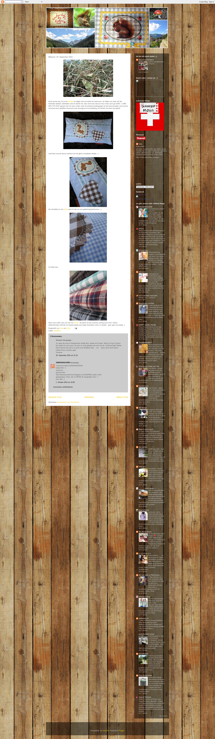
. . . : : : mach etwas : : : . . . (149, 488)
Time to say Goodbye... (156, 656)
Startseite (89, 397)
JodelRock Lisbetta (155, 677)
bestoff (76, 323)
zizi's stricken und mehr (148, 296)
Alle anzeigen (163, 716)
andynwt (106, 731)
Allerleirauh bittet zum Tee (149, 366)
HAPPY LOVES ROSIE (147, 325)
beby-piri (142, 467)
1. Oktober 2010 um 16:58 (65, 382)
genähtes (57, 331)
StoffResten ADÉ (154, 449)
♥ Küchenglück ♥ (154, 636)
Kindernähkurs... (154, 555)
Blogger (121, 731)
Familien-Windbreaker (156, 599)
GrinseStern (143, 250)
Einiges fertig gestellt (155, 305)
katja (140, 144)
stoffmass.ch (144, 618)
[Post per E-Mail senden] (76, 328)
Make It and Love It (146, 429)
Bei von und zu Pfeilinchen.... (150, 575)
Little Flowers (153, 388)
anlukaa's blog (144, 597)
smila (66, 209)
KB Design (143, 408)
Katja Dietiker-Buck (142, 194)
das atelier (143, 447)
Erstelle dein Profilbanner (143, 199)
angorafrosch (144, 510)
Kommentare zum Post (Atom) (68, 402)
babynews (152, 512)
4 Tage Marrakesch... (155, 577)
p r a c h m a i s (145, 553)
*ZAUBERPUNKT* (145, 343)
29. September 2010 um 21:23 (67, 355)
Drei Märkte (152, 368)
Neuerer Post (55, 397)
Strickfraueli (143, 654)
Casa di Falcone (145, 697)
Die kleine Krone (145, 532)
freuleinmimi (144, 386)
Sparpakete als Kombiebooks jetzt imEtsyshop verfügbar (155, 276)
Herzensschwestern (146, 60)
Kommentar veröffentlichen (63, 387)
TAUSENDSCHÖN (145, 207)
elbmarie (142, 272)
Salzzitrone (152, 469)
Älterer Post (122, 397)
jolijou (141, 229)
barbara (70, 101)
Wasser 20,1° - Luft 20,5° (147, 298)
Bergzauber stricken (146, 303)
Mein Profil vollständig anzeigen (147, 157)
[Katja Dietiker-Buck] (137, 197)
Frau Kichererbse (145, 675)
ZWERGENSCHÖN (63, 363)
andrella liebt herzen (147, 634)
